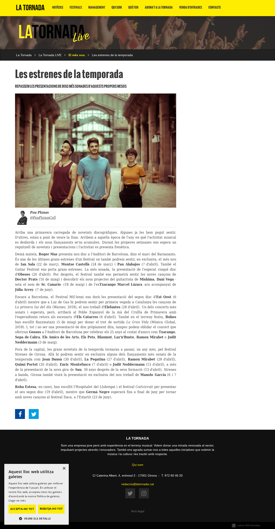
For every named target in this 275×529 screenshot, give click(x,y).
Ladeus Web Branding (248, 525)
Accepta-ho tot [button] (22, 509)
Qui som (117, 7)
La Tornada (24, 55)
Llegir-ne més (17, 500)
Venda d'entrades (190, 7)
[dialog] (36, 494)
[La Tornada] (30, 9)
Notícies (57, 7)
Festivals (76, 7)
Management (96, 7)
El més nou (77, 55)
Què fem (133, 7)
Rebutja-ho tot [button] (51, 509)
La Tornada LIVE (50, 55)
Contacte (214, 7)
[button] (36, 518)
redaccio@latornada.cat (137, 484)
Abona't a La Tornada (159, 7)
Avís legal (137, 511)
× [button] (64, 468)
